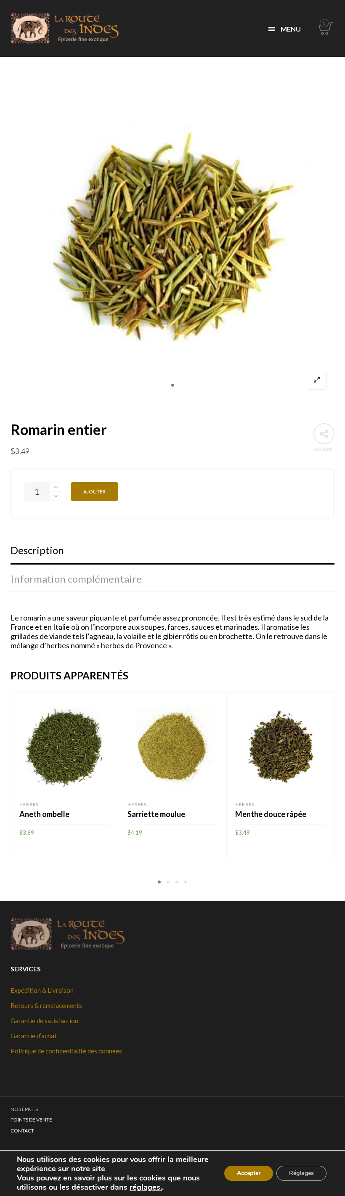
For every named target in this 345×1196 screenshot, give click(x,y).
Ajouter (94, 491)
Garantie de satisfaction (44, 1020)
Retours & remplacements (46, 1005)
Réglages (301, 1173)
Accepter (248, 1173)
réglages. (146, 1187)
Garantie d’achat (34, 1036)
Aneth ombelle (44, 814)
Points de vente (31, 1119)
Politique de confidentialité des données (66, 1051)
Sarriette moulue (156, 814)
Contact (22, 1130)
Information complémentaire (76, 579)
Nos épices (24, 1109)
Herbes (28, 804)
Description (37, 550)
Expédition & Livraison (42, 990)
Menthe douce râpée (270, 814)
